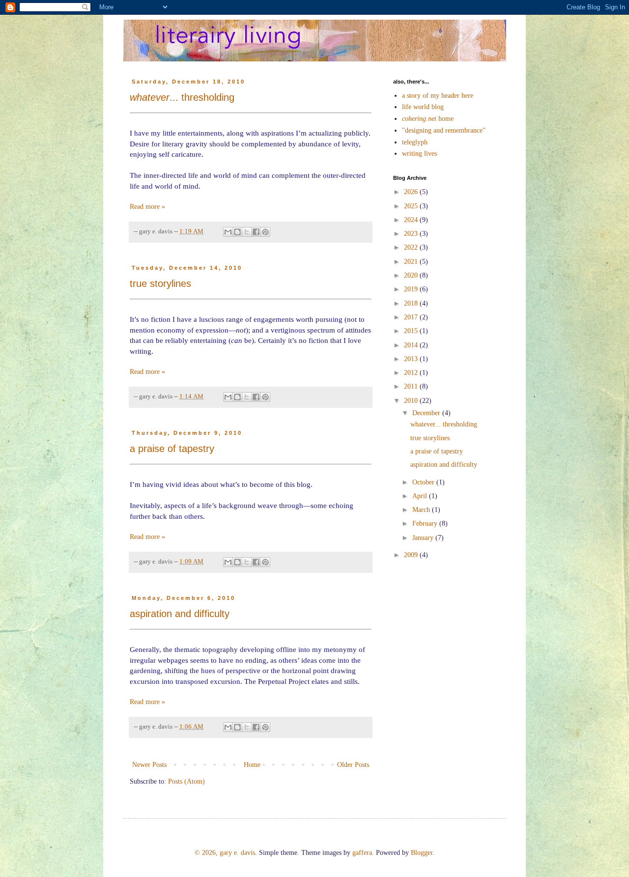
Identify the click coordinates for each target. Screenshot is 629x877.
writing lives (419, 153)
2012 (412, 372)
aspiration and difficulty (179, 613)
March (422, 509)
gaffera (362, 852)
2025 (412, 206)
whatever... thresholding (443, 424)
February (425, 523)
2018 (412, 303)
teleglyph (415, 142)
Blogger (421, 852)
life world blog (423, 107)
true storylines (160, 283)
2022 (412, 247)
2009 (412, 555)
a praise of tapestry (172, 448)
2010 (412, 400)
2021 (412, 261)
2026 (412, 192)
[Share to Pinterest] (265, 232)
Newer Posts (149, 764)
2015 (412, 331)
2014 (412, 345)
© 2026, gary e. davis (225, 852)
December (427, 413)
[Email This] (228, 232)
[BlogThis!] (237, 232)
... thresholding (182, 97)
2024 (412, 220)
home (428, 118)
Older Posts (353, 764)
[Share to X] (247, 232)
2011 (412, 386)
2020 (412, 275)
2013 (412, 359)
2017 (412, 317)
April (420, 496)
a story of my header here (437, 95)
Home (252, 764)
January (423, 537)
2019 (412, 289)
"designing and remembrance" (444, 130)
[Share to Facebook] (256, 232)
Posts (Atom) (186, 781)
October (424, 482)
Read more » (147, 206)
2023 (412, 233)
